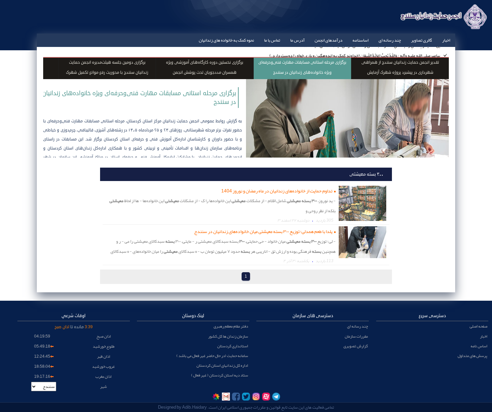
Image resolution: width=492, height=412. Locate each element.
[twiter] (246, 397)
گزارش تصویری (355, 346)
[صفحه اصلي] (443, 25)
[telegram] (276, 397)
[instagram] (256, 397)
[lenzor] (216, 397)
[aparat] (266, 397)
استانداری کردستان (232, 346)
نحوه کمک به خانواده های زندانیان (226, 40)
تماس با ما (272, 40)
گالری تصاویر (421, 40)
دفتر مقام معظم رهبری (231, 326)
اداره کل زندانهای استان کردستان (222, 365)
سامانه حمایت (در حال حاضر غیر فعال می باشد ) (212, 356)
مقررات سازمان (356, 336)
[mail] (226, 397)
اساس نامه (479, 346)
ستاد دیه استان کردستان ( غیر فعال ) (219, 375)
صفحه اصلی (478, 326)
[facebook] (236, 397)
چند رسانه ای (390, 40)
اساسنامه (360, 40)
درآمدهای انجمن (328, 40)
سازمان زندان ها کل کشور (228, 336)
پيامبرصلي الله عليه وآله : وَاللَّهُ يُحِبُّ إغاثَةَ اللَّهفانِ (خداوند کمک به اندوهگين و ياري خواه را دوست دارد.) (354, 52)
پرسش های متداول (472, 356)
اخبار (446, 40)
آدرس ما (297, 40)
